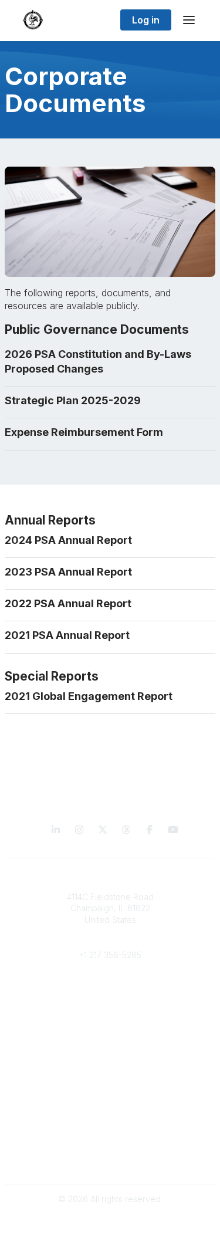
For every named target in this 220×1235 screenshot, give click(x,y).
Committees (110, 1014)
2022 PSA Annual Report (68, 603)
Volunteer (110, 1031)
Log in (146, 20)
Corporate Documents (110, 1159)
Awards (110, 1089)
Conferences (110, 1077)
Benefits (110, 1002)
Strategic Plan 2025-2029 (73, 400)
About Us (110, 1148)
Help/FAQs (110, 1112)
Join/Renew (110, 991)
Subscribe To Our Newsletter (110, 1101)
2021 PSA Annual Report (67, 635)
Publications (110, 1066)
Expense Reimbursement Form (84, 432)
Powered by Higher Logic (110, 1219)
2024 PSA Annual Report (68, 540)
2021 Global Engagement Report (88, 696)
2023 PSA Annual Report (68, 572)
